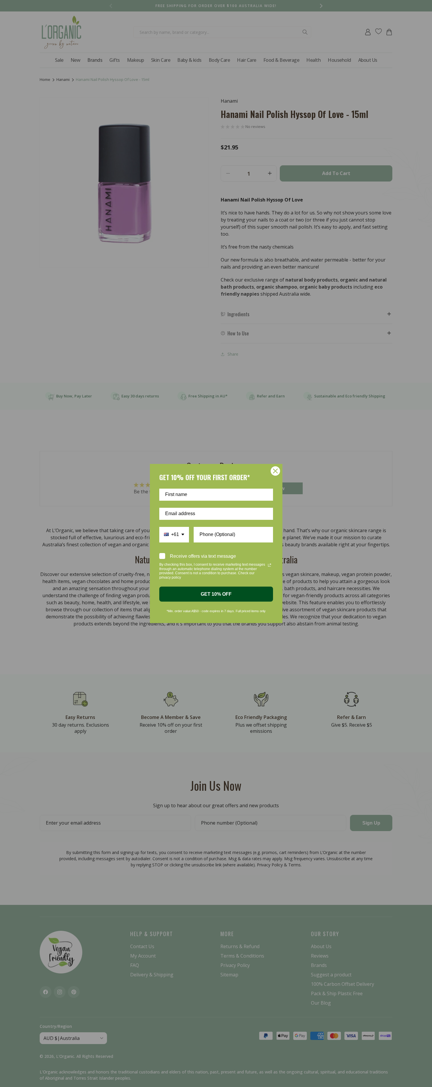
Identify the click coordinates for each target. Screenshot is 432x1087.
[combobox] (174, 534)
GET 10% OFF (216, 594)
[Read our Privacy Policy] (269, 565)
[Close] (275, 471)
